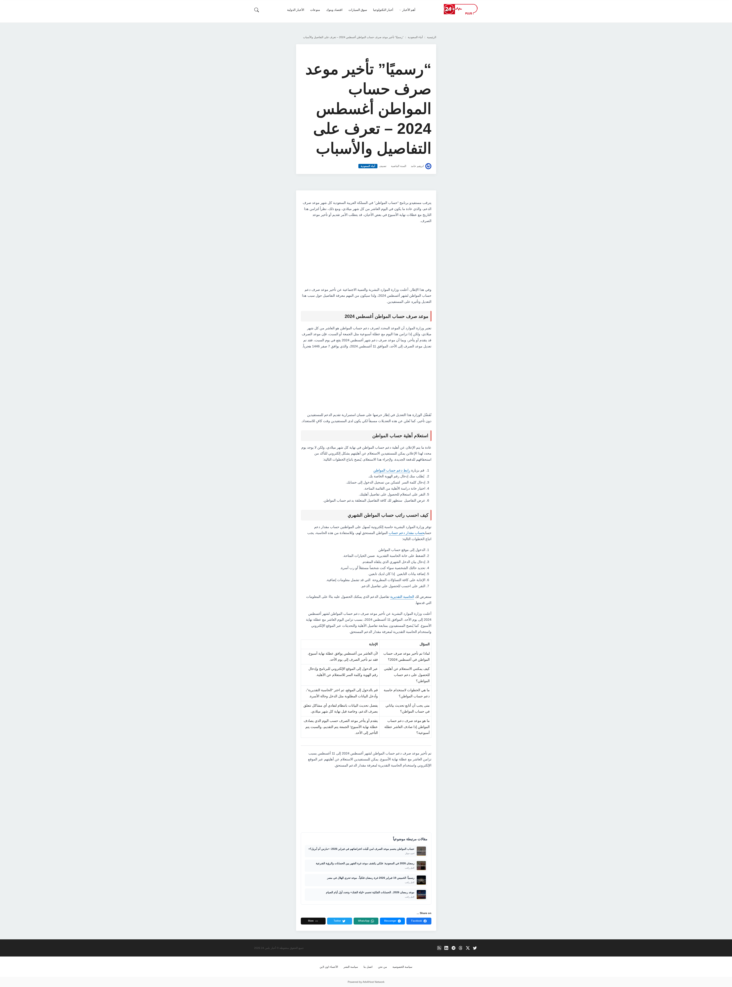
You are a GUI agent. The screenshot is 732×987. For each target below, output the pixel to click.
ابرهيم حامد (417, 166)
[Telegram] (453, 948)
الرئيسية (431, 37)
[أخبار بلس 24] (460, 9)
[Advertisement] (366, 255)
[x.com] (468, 948)
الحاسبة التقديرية (402, 597)
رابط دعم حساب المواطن (391, 470)
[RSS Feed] (439, 948)
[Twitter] (475, 948)
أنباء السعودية (415, 37)
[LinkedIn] (446, 948)
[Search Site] (256, 9)
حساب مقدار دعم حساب (406, 533)
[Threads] (460, 948)
